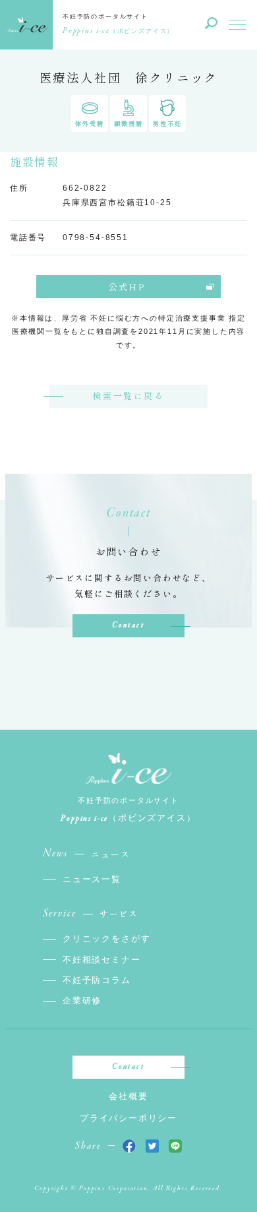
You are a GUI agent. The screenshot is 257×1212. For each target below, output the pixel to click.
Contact (128, 625)
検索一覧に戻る (128, 395)
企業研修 (82, 1000)
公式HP (127, 286)
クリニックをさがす (106, 938)
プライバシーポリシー (128, 1118)
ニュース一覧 (92, 879)
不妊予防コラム (97, 980)
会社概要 (128, 1096)
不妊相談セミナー (102, 960)
